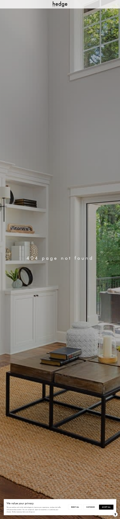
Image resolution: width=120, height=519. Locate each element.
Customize (90, 507)
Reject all (75, 507)
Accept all (106, 507)
